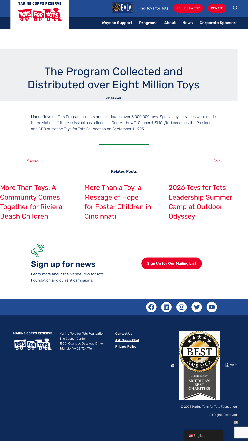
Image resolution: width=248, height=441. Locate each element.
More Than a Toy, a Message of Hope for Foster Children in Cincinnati (117, 201)
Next (218, 160)
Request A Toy (188, 8)
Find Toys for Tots (153, 8)
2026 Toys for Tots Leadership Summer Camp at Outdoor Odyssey (200, 201)
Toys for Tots (39, 17)
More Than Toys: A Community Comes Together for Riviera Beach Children (31, 201)
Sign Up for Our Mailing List (171, 263)
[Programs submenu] (159, 23)
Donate (217, 8)
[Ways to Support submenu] (133, 23)
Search (236, 8)
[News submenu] (194, 23)
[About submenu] (177, 23)
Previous (33, 160)
